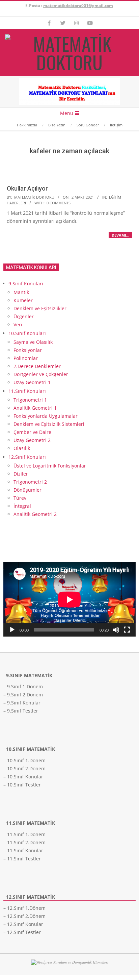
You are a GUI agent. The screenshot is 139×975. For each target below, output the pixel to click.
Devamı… (120, 235)
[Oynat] (12, 629)
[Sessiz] (116, 629)
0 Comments (59, 202)
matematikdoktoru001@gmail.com (78, 5)
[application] (69, 599)
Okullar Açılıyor (27, 188)
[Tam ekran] (126, 629)
